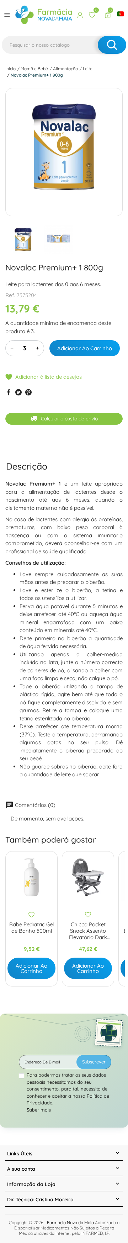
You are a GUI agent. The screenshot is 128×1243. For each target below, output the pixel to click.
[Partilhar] (8, 392)
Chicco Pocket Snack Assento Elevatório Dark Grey (88, 931)
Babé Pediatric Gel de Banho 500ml (31, 927)
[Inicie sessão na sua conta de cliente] (80, 14)
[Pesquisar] (112, 45)
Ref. (10, 295)
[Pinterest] (28, 392)
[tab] (26, 466)
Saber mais (39, 1110)
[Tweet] (18, 392)
